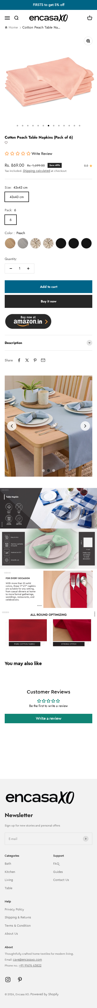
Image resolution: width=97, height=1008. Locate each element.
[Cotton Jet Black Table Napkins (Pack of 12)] (61, 243)
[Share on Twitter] (27, 360)
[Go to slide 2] (48, 470)
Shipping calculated (36, 170)
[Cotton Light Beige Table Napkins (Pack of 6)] (10, 243)
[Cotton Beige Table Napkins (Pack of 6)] (48, 243)
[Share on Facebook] (19, 360)
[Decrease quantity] (11, 268)
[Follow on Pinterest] (20, 979)
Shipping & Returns (18, 917)
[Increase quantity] (28, 268)
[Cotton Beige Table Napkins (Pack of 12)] (35, 243)
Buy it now (49, 301)
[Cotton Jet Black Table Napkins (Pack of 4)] (73, 243)
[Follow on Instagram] (8, 979)
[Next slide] (85, 426)
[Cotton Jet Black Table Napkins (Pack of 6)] (86, 243)
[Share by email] (43, 360)
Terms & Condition (18, 925)
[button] (6, 142)
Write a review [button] (48, 718)
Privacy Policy (14, 909)
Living (9, 879)
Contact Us (61, 879)
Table (8, 888)
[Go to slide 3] (53, 470)
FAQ (56, 863)
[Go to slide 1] (43, 470)
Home (13, 27)
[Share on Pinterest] (35, 360)
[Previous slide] (11, 426)
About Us (11, 933)
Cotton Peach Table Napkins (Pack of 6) (42, 27)
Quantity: (11, 258)
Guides (58, 871)
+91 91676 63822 (30, 965)
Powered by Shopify (44, 994)
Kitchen (10, 871)
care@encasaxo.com (27, 959)
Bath (8, 863)
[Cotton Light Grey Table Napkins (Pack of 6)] (22, 243)
